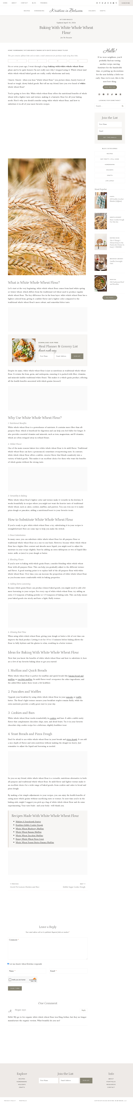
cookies (53, 718)
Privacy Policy (10, 1100)
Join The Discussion (66, 37)
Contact (24, 3)
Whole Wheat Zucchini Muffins (29, 835)
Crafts (102, 10)
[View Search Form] (116, 3)
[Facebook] (100, 3)
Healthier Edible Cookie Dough (29, 825)
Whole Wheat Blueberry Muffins (30, 828)
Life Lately (110, 180)
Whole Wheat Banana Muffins (28, 832)
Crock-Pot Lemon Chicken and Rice (24, 885)
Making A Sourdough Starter (28, 821)
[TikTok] (105, 3)
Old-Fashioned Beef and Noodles (117, 283)
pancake (69, 697)
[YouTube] (108, 3)
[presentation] (101, 200)
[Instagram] (97, 3)
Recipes (27, 10)
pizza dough (71, 739)
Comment (14, 940)
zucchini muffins (25, 679)
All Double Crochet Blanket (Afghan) (117, 200)
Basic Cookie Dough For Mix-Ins (117, 221)
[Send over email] (78, 60)
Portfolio (111, 1081)
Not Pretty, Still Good (110, 159)
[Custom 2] (113, 3)
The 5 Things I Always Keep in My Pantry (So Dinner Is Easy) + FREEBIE (117, 244)
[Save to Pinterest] (17, 60)
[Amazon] (110, 3)
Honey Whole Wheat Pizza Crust (30, 839)
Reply (84, 1010)
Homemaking (39, 10)
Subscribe (126, 3)
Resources (111, 1084)
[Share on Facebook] (37, 60)
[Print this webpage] (57, 60)
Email (53, 971)
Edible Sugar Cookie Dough (74, 885)
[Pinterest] (102, 3)
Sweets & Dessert (115, 217)
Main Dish (113, 279)
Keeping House (114, 238)
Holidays (92, 10)
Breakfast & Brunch (116, 258)
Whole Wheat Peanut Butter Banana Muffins (35, 842)
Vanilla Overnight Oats (116, 262)
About (14, 3)
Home (5, 3)
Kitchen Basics (66, 19)
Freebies (43, 3)
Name (12, 971)
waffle (78, 697)
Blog (34, 3)
